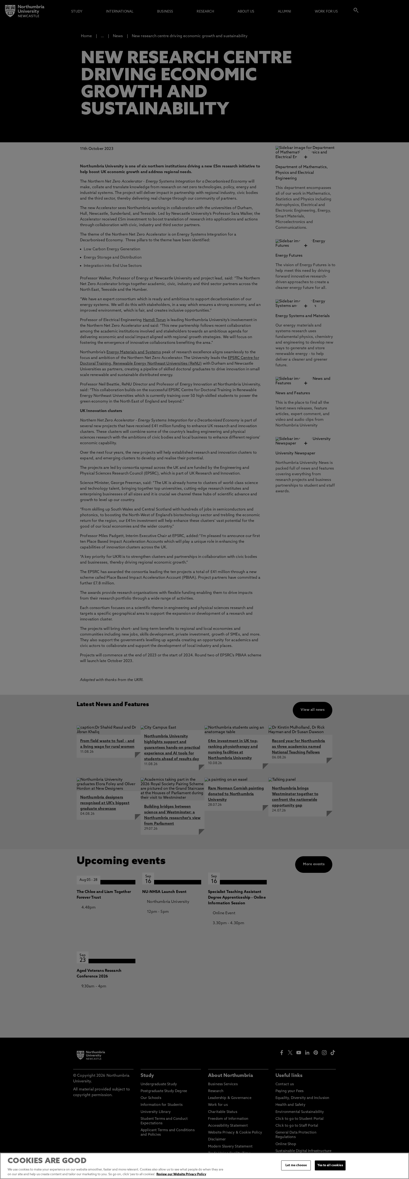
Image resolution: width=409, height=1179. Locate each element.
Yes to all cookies (330, 1165)
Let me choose (296, 1165)
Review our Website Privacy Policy (181, 1174)
